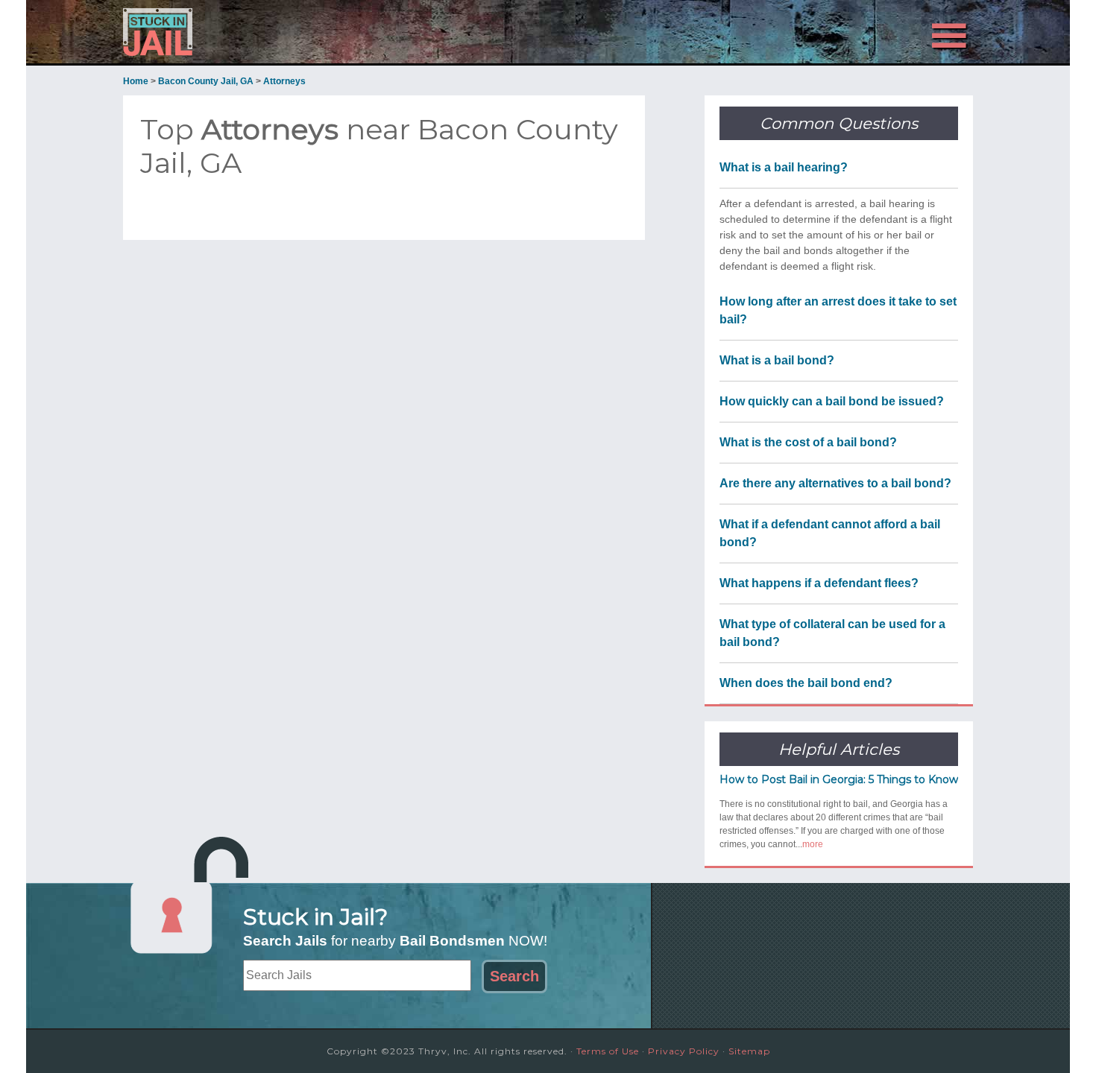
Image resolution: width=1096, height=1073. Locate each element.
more (812, 844)
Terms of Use (607, 1051)
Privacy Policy (683, 1051)
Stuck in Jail (257, 32)
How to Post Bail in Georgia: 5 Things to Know (838, 779)
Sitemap (749, 1051)
